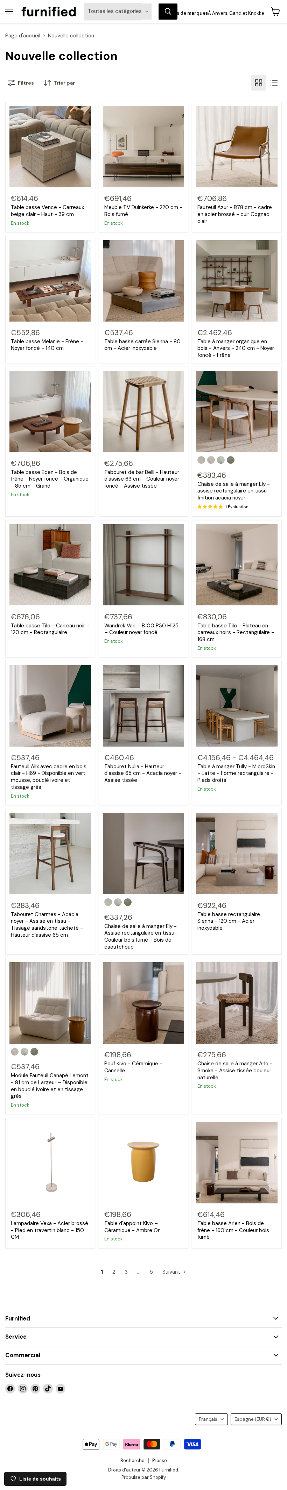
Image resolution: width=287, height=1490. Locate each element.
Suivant (172, 1271)
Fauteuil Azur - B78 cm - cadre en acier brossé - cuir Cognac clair (234, 214)
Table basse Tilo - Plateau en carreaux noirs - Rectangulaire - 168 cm (235, 632)
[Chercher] (168, 11)
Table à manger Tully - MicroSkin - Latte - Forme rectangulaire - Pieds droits (236, 773)
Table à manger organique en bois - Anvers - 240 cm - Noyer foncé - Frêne (235, 348)
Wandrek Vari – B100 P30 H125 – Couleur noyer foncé (141, 629)
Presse (159, 1460)
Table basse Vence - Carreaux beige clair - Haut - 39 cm (47, 211)
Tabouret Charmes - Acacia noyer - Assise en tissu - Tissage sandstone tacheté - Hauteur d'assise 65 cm (47, 924)
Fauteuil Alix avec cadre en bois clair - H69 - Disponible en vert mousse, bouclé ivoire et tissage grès (48, 777)
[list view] (274, 83)
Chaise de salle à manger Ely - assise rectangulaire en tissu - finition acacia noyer (234, 491)
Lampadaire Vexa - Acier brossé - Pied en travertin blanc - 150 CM (49, 1230)
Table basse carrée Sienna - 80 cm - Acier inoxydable (142, 345)
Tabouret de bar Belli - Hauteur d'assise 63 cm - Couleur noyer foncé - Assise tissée (141, 479)
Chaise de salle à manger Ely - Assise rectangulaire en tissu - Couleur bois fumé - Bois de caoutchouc (141, 936)
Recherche (132, 1460)
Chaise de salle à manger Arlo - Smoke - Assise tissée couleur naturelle (235, 1070)
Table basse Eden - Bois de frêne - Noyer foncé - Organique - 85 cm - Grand (50, 479)
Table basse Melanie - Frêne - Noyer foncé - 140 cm (47, 345)
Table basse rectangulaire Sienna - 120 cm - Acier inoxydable (228, 921)
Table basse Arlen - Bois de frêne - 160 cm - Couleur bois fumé (233, 1230)
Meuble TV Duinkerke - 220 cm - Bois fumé (143, 211)
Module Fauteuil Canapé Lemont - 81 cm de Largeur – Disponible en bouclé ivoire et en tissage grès (50, 1086)
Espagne (252, 1419)
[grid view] (258, 83)
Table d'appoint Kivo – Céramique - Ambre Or (132, 1227)
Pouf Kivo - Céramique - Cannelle (133, 1067)
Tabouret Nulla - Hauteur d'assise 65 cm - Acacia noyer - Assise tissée (142, 773)
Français (208, 1419)
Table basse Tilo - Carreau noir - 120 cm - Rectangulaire (50, 629)
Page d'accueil (22, 36)
